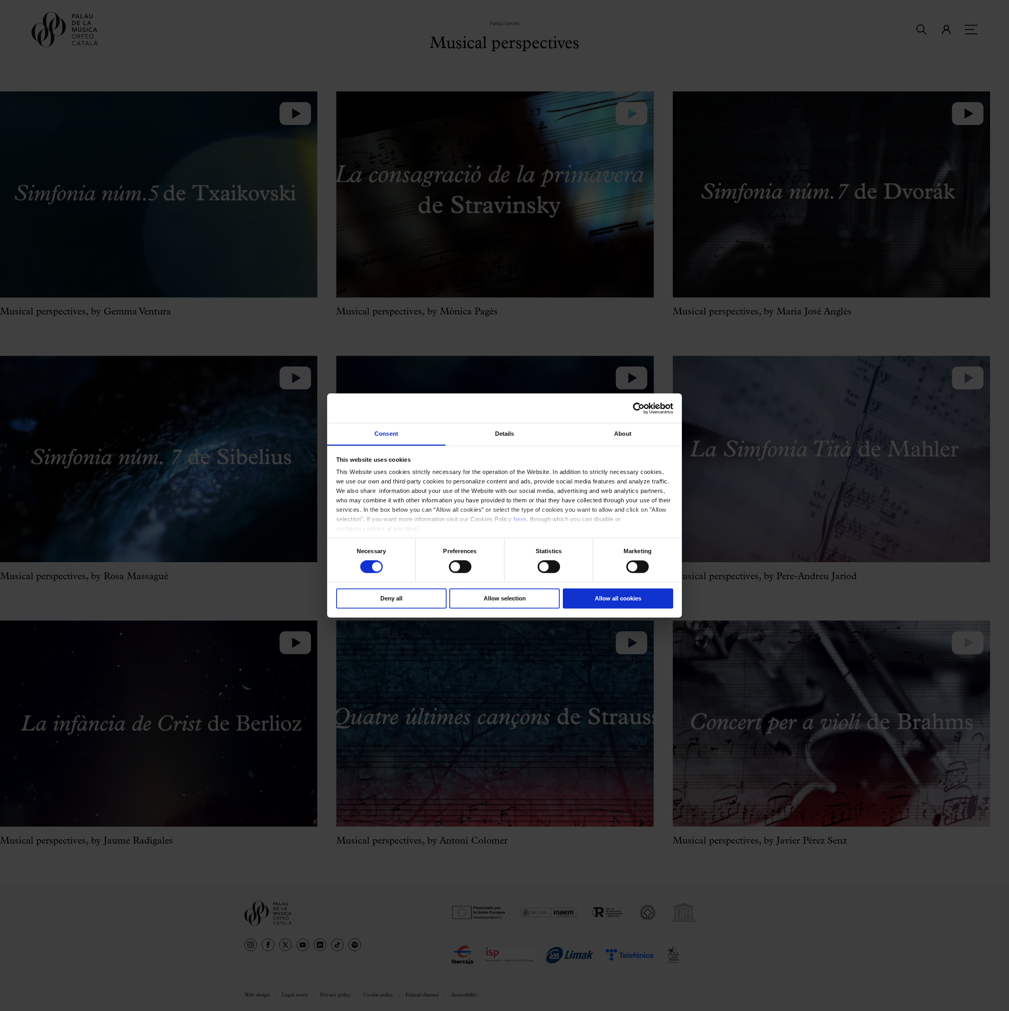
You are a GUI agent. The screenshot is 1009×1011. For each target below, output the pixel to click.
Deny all (391, 598)
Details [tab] (504, 433)
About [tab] (622, 433)
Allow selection (505, 598)
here (520, 519)
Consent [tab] (386, 433)
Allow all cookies (618, 598)
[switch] (460, 567)
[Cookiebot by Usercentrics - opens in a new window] (638, 408)
